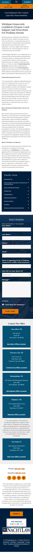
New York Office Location (16, 457)
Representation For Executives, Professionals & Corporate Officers (15, 183)
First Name (6, 226)
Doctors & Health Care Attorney (11, 187)
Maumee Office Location (16, 414)
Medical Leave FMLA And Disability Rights (14, 208)
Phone (5, 243)
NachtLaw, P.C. (12, 540)
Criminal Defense (8, 194)
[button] (31, 548)
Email (4, 252)
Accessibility (20, 542)
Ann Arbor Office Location (16, 344)
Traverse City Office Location (16, 368)
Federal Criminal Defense (10, 197)
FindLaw (16, 546)
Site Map (13, 542)
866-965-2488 (8, 7)
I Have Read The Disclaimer (14, 304)
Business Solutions (8, 201)
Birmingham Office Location (16, 391)
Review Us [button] (16, 514)
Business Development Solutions (18, 544)
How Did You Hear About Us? (12, 271)
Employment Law (8, 179)
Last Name (6, 234)
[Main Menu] (5, 2)
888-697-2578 (25, 7)
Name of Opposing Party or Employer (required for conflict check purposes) (16, 261)
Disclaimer (5, 301)
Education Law (7, 191)
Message (6, 280)
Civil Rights (6, 204)
